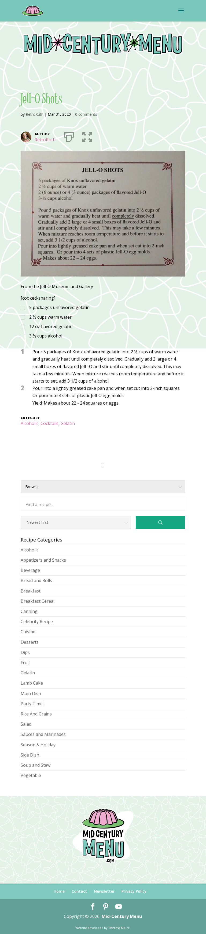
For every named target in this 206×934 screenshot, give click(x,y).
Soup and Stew (35, 765)
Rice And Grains (36, 714)
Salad (26, 724)
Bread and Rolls (36, 580)
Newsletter (104, 891)
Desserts (30, 642)
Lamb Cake (32, 683)
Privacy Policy (134, 891)
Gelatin (68, 423)
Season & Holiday (38, 745)
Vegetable (31, 775)
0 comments (86, 114)
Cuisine (28, 632)
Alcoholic (29, 423)
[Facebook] (93, 906)
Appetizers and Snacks (43, 560)
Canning (29, 611)
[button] (87, 136)
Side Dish (30, 755)
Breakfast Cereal (37, 601)
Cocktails (49, 423)
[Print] (69, 136)
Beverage (30, 570)
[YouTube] (118, 906)
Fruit (25, 663)
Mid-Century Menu (122, 916)
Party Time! (32, 704)
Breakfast (31, 591)
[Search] (160, 522)
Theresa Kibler (119, 928)
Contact (79, 891)
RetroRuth (34, 114)
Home (59, 891)
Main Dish (31, 693)
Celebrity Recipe (37, 621)
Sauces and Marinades (43, 734)
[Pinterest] (105, 906)
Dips (25, 652)
